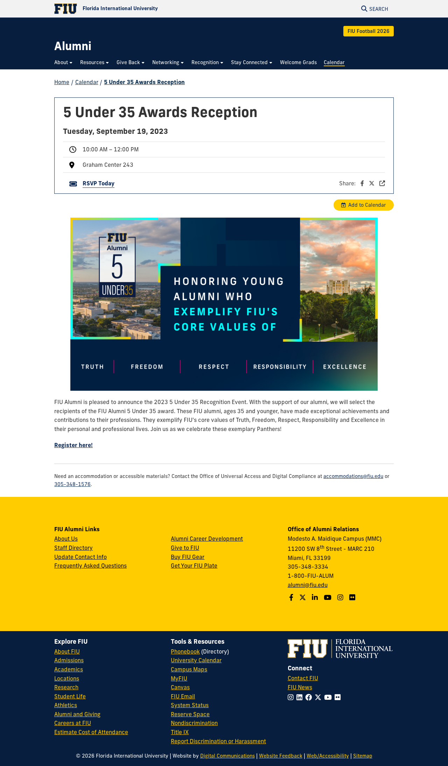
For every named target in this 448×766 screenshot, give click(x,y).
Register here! (73, 445)
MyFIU (179, 678)
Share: (348, 183)
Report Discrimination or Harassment (218, 741)
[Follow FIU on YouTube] (329, 697)
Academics (68, 669)
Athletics (65, 705)
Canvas (180, 687)
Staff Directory (73, 547)
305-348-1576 (72, 484)
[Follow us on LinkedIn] (315, 597)
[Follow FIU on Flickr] (339, 697)
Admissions (69, 660)
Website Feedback (280, 756)
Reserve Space (190, 714)
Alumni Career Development (207, 538)
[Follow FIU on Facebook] (310, 697)
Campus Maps (189, 669)
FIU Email (183, 696)
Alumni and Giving (77, 714)
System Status (190, 705)
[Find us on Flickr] (353, 597)
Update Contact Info (80, 556)
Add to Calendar (367, 205)
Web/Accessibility (328, 756)
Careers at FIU (72, 722)
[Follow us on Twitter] (303, 597)
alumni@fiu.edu (308, 584)
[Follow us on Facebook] (292, 597)
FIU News (300, 687)
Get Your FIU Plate (194, 565)
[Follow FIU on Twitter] (319, 697)
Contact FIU (303, 678)
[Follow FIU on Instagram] (292, 697)
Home (61, 82)
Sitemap (362, 756)
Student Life (70, 696)
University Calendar (196, 660)
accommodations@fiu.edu (353, 476)
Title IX (180, 732)
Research (66, 687)
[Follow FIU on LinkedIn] (300, 697)
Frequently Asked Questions (90, 565)
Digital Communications (227, 756)
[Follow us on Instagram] (341, 597)
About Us (66, 538)
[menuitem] (64, 62)
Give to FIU (185, 547)
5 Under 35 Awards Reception (144, 82)
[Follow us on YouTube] (328, 597)
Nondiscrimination (194, 722)
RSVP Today (98, 183)
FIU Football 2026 (369, 31)
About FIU (67, 651)
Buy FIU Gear (187, 556)
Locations (66, 678)
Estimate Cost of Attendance (91, 732)
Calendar (86, 82)
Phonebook (185, 651)
